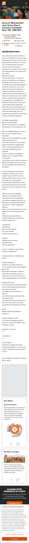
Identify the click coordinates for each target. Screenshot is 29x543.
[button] (11, 444)
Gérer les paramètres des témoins (14, 534)
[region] (14, 523)
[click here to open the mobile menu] (26, 3)
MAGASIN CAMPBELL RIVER (12, 35)
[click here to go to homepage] (4, 3)
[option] (14, 420)
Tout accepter (14, 539)
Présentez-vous (14, 503)
